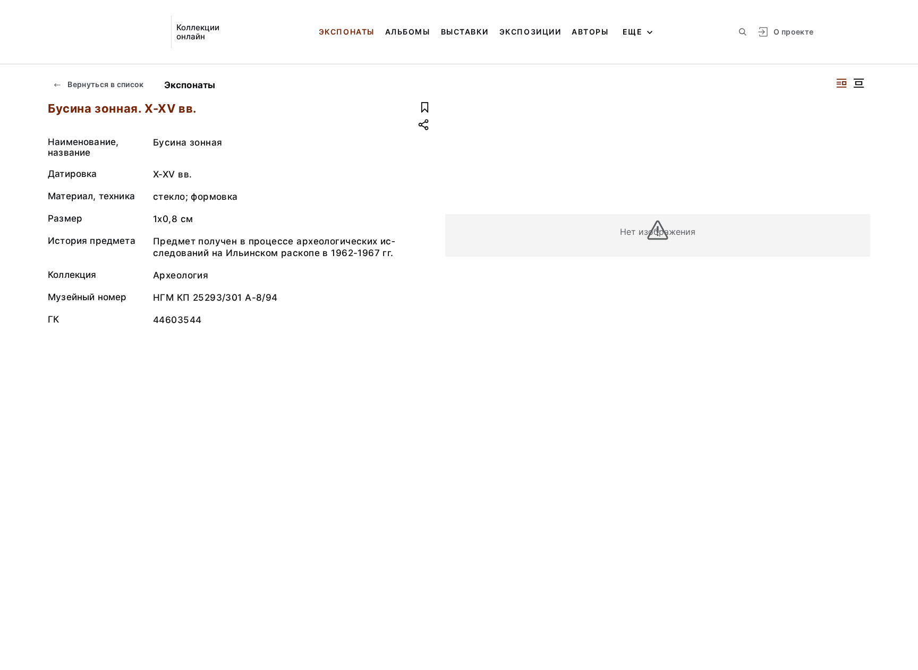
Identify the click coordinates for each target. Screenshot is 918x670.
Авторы (590, 31)
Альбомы (407, 31)
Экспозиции (530, 31)
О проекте (793, 31)
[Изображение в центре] (858, 83)
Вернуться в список (105, 84)
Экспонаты (347, 31)
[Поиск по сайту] (743, 32)
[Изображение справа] (841, 83)
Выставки (465, 31)
